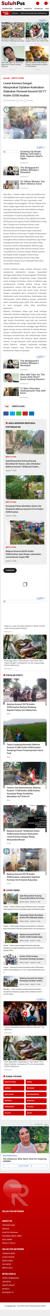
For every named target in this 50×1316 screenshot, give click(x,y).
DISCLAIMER (7, 1240)
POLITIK (8, 1113)
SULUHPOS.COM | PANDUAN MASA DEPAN (31, 1306)
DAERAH (8, 1088)
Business (18, 9)
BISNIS (29, 1082)
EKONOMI (30, 1088)
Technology (38, 9)
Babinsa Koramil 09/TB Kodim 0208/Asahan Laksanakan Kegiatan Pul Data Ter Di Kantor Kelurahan (23, 877)
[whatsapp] (18, 413)
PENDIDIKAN (9, 1107)
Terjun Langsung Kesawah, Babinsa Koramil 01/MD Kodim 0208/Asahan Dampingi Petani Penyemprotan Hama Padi (25, 749)
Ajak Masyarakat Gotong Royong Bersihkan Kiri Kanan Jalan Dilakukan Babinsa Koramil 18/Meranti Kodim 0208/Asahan (23, 464)
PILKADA (30, 1107)
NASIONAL (31, 1101)
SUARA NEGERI (8, 1257)
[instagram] (15, 1215)
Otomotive (28, 9)
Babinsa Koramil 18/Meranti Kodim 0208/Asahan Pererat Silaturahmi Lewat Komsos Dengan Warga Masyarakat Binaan (23, 835)
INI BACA (5, 1289)
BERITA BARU (7, 1261)
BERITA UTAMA (18, 78)
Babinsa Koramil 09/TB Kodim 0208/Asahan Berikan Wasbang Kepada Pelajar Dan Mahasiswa (22, 707)
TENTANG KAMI (8, 1225)
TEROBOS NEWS (8, 1253)
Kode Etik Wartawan (10, 1232)
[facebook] (6, 413)
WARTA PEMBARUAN (10, 1278)
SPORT (29, 1113)
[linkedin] (31, 413)
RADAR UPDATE (8, 1285)
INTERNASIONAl (33, 1094)
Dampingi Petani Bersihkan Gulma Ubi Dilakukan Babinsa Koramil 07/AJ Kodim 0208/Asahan (24, 509)
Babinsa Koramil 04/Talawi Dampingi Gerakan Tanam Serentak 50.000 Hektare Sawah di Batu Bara (31, 979)
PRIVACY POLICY (8, 1243)
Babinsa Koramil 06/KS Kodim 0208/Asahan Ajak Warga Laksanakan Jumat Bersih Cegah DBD (23, 554)
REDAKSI (5, 1229)
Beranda (6, 78)
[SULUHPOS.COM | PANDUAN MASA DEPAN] (13, 5)
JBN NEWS (6, 1282)
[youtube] (18, 1215)
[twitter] (12, 413)
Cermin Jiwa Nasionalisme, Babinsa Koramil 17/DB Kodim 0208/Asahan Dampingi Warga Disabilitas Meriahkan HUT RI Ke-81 (24, 792)
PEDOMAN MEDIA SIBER (12, 1236)
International (7, 9)
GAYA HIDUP (9, 1094)
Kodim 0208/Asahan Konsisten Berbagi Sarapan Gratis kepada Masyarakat (31, 957)
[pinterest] (25, 413)
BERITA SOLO (7, 1268)
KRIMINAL (8, 1101)
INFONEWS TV (8, 1292)
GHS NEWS (6, 1264)
